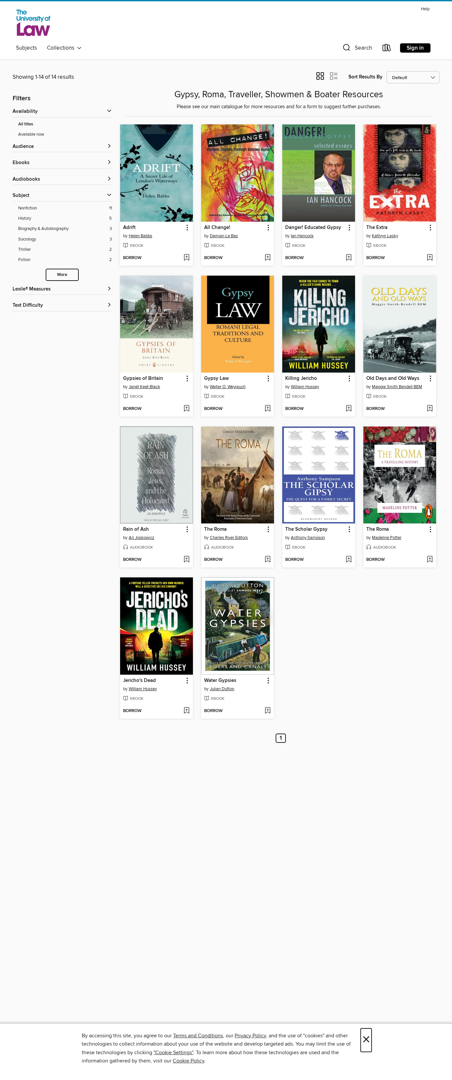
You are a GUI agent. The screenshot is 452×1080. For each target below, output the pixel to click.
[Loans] (387, 49)
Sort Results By (365, 77)
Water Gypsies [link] (220, 681)
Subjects (26, 48)
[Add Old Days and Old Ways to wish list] (430, 409)
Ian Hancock (302, 236)
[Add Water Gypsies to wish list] (267, 711)
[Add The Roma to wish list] (267, 560)
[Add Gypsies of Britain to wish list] (186, 409)
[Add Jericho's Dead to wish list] (186, 711)
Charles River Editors (229, 537)
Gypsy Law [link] (216, 379)
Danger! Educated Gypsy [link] (313, 228)
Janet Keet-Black (144, 386)
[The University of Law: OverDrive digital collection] (33, 22)
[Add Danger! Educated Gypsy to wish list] (348, 258)
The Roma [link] (215, 529)
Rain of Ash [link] (136, 529)
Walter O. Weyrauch (228, 386)
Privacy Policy (250, 1035)
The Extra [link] (376, 228)
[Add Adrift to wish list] (186, 258)
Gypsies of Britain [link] (143, 379)
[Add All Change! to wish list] (267, 258)
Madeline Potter (386, 537)
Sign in (415, 48)
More (62, 275)
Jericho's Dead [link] (139, 681)
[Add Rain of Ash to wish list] (186, 560)
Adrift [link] (129, 228)
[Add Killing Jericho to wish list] (348, 409)
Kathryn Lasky (385, 236)
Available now (31, 134)
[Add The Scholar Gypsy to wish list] (348, 560)
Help (425, 9)
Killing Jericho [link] (301, 379)
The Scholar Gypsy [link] (306, 529)
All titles (25, 124)
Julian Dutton (222, 689)
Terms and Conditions (198, 1035)
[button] (357, 49)
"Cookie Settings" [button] (173, 1052)
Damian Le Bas (224, 236)
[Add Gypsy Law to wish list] (267, 409)
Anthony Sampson (308, 537)
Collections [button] (62, 48)
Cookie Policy (188, 1061)
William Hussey (305, 386)
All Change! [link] (217, 228)
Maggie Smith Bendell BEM (397, 386)
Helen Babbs (140, 236)
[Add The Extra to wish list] (430, 258)
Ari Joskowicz (141, 537)
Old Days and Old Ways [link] (392, 379)
